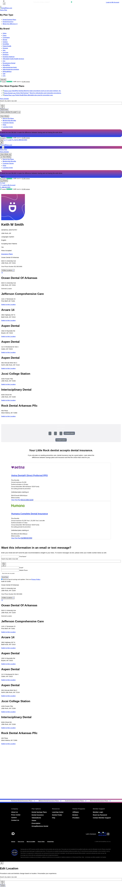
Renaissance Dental (9, 63)
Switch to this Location (8, 304)
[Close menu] (1, 142)
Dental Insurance (8, 21)
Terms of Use (21, 841)
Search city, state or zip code (8, 101)
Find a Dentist (4, 98)
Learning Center (8, 127)
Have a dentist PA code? (9, 112)
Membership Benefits (9, 120)
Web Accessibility (31, 841)
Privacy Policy (35, 579)
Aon (4, 61)
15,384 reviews (26, 81)
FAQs (4, 124)
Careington (6, 37)
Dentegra (5, 54)
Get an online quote (27, 500)
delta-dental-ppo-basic (10, 67)
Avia (4, 50)
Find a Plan (3, 10)
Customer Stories (8, 122)
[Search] (1, 140)
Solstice (5, 42)
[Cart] (5, 140)
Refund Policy (50, 841)
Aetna (4, 33)
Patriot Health (7, 46)
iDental (5, 39)
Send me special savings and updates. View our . (22, 579)
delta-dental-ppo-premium (11, 69)
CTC (4, 76)
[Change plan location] (4, 3)
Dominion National (8, 56)
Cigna (4, 35)
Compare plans (69, 433)
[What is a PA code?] (19, 112)
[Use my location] (2, 106)
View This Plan (15, 500)
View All (3, 79)
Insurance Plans (7, 254)
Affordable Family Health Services (13, 59)
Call (26, 538)
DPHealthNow (7, 71)
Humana (5, 48)
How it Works (4, 116)
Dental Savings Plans (9, 19)
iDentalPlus (6, 65)
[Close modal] (1, 863)
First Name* (22, 556)
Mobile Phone (23, 570)
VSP (4, 73)
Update (3, 885)
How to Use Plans (8, 118)
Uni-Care (5, 52)
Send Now (5, 577)
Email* (21, 567)
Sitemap (13, 841)
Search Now (4, 109)
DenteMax (6, 44)
